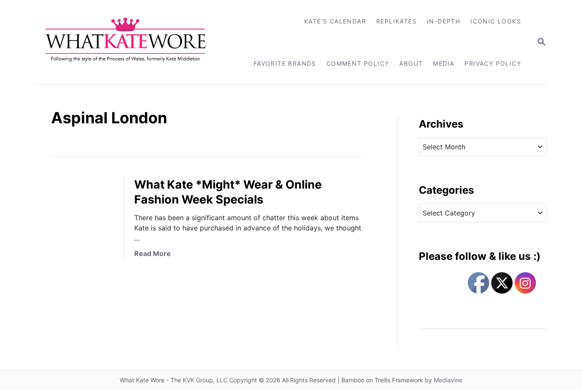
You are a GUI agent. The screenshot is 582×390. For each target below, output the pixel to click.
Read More (152, 253)
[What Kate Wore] (131, 42)
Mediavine (448, 380)
